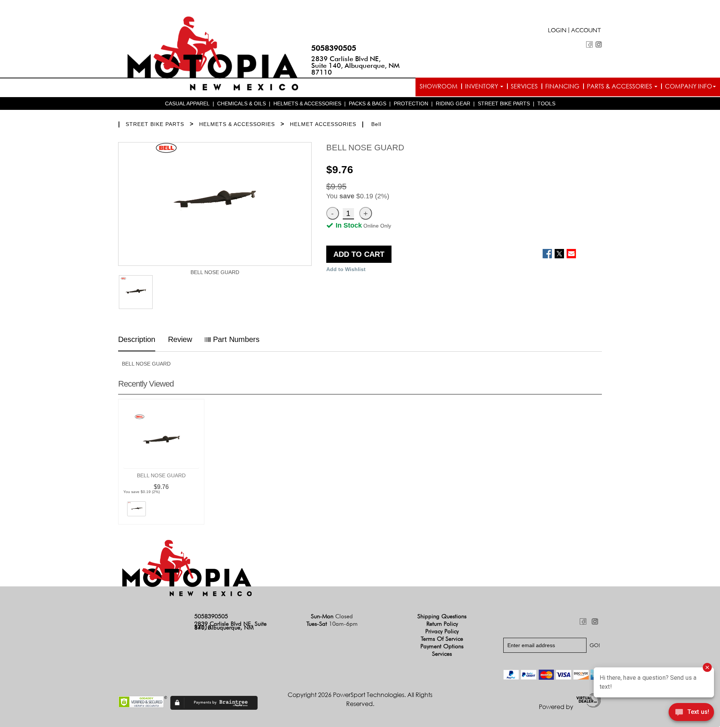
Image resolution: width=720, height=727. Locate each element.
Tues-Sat (332, 623)
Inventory (482, 86)
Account (586, 31)
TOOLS (546, 103)
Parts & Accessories (620, 86)
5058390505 (333, 48)
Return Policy (442, 623)
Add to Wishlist (346, 269)
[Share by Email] (571, 253)
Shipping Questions (441, 616)
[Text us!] (691, 713)
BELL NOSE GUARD (161, 475)
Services (524, 86)
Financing (562, 86)
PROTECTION (411, 103)
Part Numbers (235, 339)
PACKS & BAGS (367, 103)
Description (136, 339)
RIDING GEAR (453, 103)
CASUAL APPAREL (187, 103)
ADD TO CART (358, 254)
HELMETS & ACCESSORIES (307, 103)
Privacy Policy (442, 631)
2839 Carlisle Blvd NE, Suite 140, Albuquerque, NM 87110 (355, 65)
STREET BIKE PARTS (504, 103)
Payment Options (442, 646)
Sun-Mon (332, 616)
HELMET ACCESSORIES (323, 124)
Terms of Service (442, 638)
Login (557, 31)
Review (180, 339)
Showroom (439, 86)
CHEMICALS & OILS (241, 103)
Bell (376, 124)
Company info (688, 86)
